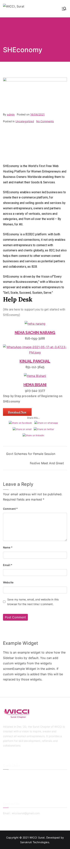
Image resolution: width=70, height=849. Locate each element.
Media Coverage (13, 793)
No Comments (45, 121)
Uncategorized (24, 121)
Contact (8, 787)
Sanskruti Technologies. (35, 842)
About (6, 781)
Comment (10, 508)
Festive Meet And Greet (47, 463)
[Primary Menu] (64, 8)
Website (8, 582)
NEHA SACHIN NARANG (35, 332)
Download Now (17, 412)
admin (11, 114)
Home (6, 774)
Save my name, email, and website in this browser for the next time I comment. (33, 602)
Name (8, 547)
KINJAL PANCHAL (35, 361)
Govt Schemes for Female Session (30, 454)
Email (7, 565)
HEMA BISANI (35, 385)
